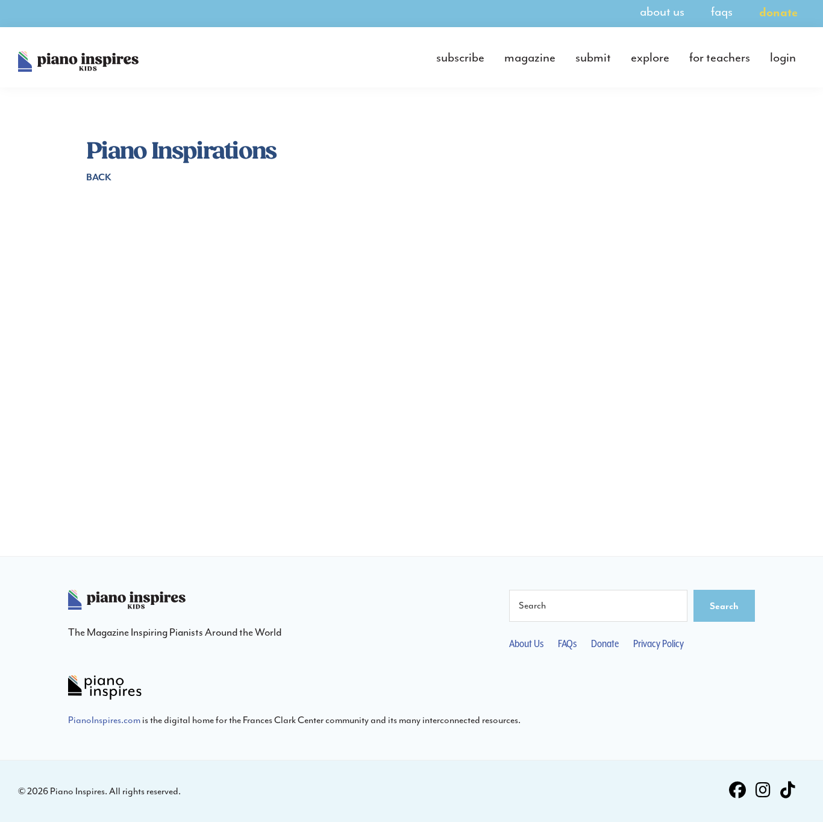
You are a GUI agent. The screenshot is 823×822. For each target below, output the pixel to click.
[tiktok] (787, 791)
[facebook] (737, 791)
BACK (98, 177)
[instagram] (763, 791)
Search (724, 605)
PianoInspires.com (104, 720)
